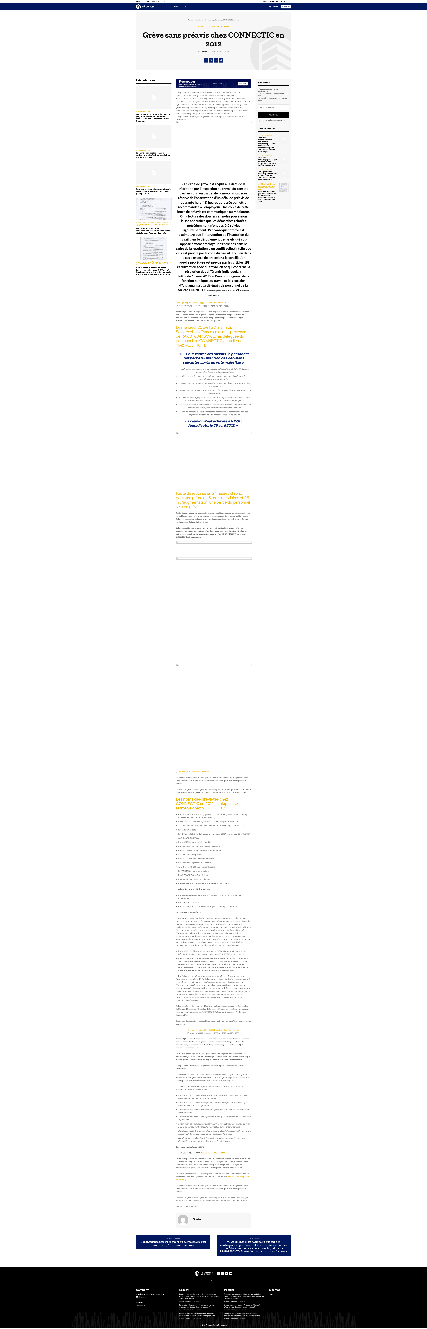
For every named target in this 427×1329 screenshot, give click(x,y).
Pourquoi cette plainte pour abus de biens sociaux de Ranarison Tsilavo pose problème (153, 191)
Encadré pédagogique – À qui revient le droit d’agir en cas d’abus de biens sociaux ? (153, 155)
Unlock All (273, 115)
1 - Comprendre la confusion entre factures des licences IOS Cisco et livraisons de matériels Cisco (153, 224)
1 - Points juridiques (143, 111)
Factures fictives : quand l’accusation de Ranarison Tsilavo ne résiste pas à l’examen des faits (153, 230)
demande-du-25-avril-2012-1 (214, 1153)
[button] (185, 7)
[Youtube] (289, 1)
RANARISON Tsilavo (220, 27)
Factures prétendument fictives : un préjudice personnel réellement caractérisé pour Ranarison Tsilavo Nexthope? (153, 117)
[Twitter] (287, 1)
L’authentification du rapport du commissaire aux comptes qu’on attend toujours (173, 1243)
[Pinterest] (216, 60)
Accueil (190, 20)
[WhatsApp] (221, 60)
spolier (204, 51)
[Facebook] (281, 1)
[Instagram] (284, 1)
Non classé (199, 20)
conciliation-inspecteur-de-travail (192, 771)
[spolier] (184, 1220)
